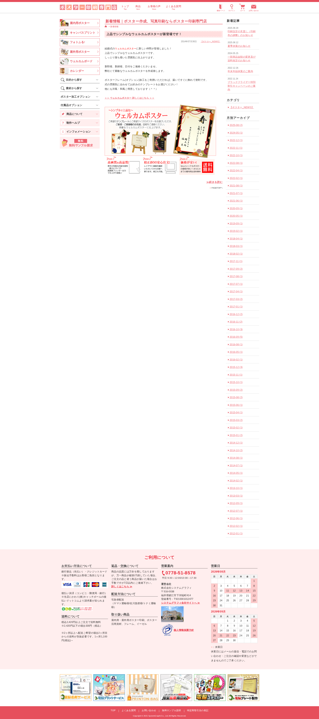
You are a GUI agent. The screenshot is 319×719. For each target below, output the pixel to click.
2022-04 (236, 170)
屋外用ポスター (80, 51)
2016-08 (236, 344)
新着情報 (114, 26)
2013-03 (236, 495)
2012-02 (236, 526)
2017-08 (236, 276)
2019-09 (236, 223)
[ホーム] (106, 26)
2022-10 (236, 155)
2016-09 (236, 336)
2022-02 (236, 178)
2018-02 (236, 253)
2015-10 (236, 382)
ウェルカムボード (81, 61)
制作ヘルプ (73, 122)
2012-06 (236, 518)
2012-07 (236, 510)
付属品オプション (71, 105)
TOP (113, 710)
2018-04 (236, 238)
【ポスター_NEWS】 (210, 41)
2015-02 (236, 427)
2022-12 (236, 140)
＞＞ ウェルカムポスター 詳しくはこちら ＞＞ (129, 98)
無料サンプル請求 (171, 710)
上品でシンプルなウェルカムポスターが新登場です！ (144, 34)
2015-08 (236, 397)
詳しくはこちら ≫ (121, 586)
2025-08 (236, 125)
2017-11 (236, 261)
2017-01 (236, 306)
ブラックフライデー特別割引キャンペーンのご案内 (242, 86)
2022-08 (236, 163)
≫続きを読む (214, 182)
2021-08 (236, 185)
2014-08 (236, 457)
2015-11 (236, 374)
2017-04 (236, 291)
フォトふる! (77, 42)
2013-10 (236, 488)
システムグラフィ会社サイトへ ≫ (180, 602)
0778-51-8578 (180, 573)
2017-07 (236, 284)
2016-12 (236, 314)
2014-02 (236, 480)
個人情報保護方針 (184, 630)
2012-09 (236, 503)
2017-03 (236, 299)
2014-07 (236, 465)
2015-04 (236, 412)
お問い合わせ (254, 10)
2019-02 (236, 231)
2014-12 (236, 442)
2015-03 (236, 420)
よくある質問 (129, 710)
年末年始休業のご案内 (240, 71)
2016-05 (236, 352)
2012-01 (236, 533)
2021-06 (236, 200)
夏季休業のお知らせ (239, 46)
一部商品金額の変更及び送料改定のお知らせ (242, 58)
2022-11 (236, 147)
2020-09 (236, 208)
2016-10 (236, 329)
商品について (74, 114)
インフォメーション (78, 131)
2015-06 (236, 405)
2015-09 (236, 389)
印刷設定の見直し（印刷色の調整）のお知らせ (242, 33)
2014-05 (236, 473)
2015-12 (236, 367)
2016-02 (236, 359)
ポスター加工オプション (75, 96)
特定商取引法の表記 (198, 710)
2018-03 (236, 246)
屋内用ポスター (80, 23)
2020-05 (236, 215)
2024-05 (236, 132)
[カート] (242, 7)
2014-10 (236, 450)
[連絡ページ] (220, 7)
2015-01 (236, 435)
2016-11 (236, 321)
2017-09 (236, 268)
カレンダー (77, 70)
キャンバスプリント (82, 32)
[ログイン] (231, 7)
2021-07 (236, 193)
